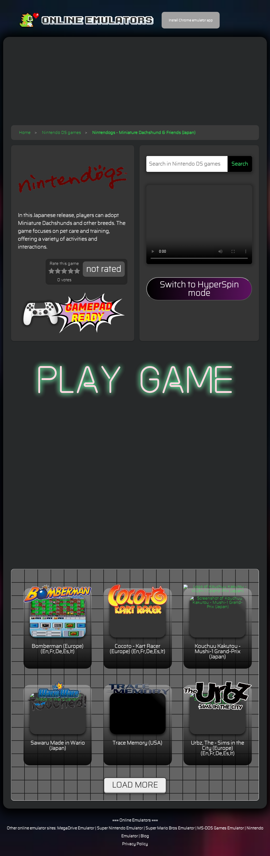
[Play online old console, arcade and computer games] (78, 20)
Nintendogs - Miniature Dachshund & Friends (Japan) (143, 132)
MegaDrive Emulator (75, 828)
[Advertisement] (135, 86)
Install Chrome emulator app (191, 20)
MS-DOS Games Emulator (220, 828)
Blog (145, 836)
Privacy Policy (135, 844)
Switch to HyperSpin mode (199, 288)
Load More (135, 785)
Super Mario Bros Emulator (170, 828)
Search (240, 164)
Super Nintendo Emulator (120, 828)
